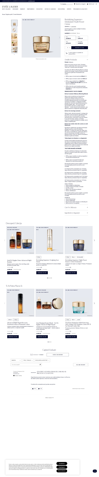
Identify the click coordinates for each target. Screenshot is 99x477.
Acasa (3, 14)
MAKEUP (22, 9)
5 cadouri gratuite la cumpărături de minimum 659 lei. (18, 1)
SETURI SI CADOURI (50, 9)
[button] (95, 471)
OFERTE (69, 9)
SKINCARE (15, 9)
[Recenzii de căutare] (40, 364)
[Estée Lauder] (10, 6)
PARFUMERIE (30, 9)
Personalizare (62, 471)
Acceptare (62, 463)
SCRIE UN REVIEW (58, 354)
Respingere (62, 467)
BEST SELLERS (6, 9)
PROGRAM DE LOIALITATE (80, 9)
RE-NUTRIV (40, 9)
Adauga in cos (79, 47)
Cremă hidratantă (17, 14)
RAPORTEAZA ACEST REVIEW (78, 388)
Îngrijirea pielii (9, 14)
